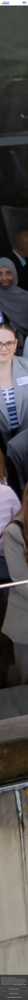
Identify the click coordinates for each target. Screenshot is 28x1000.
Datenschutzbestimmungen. (20, 984)
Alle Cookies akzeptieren (14, 989)
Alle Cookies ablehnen (14, 993)
